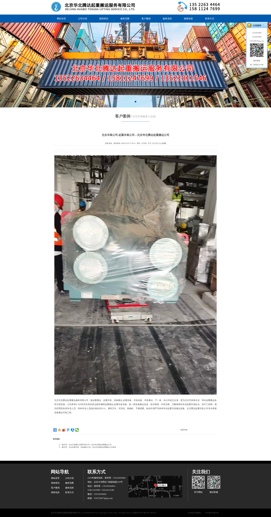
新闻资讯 (103, 18)
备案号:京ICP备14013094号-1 (145, 513)
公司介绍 (82, 18)
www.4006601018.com (89, 513)
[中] (156, 143)
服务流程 (167, 18)
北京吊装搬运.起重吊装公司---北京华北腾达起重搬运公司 (90, 445)
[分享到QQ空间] (59, 430)
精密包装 (188, 18)
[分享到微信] (77, 430)
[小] (159, 143)
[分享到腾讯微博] (68, 430)
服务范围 (124, 18)
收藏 (164, 143)
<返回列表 (183, 430)
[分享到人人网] (72, 430)
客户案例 (146, 18)
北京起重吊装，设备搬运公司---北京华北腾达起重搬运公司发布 (92, 447)
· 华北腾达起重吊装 (211, 513)
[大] (153, 143)
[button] (133, 101)
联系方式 (209, 18)
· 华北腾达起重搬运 (194, 513)
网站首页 (61, 18)
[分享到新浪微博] (64, 430)
